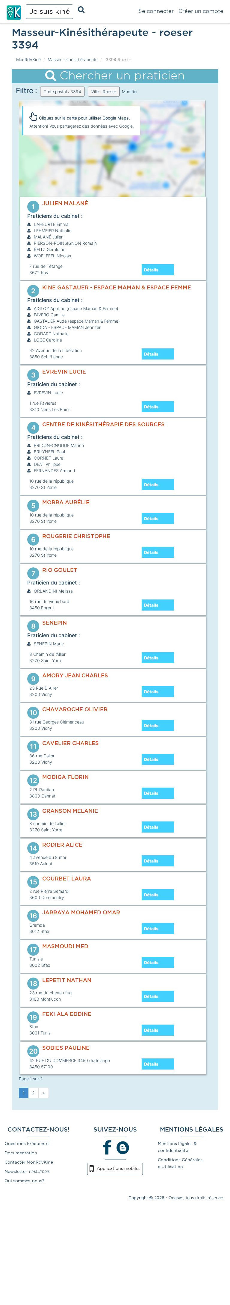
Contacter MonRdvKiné (28, 1162)
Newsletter (15, 1171)
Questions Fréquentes (27, 1144)
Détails (151, 269)
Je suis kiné (49, 11)
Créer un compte (200, 11)
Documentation (20, 1153)
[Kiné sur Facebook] (107, 1147)
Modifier (130, 91)
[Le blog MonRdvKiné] (123, 1147)
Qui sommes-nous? (24, 1181)
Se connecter (156, 11)
